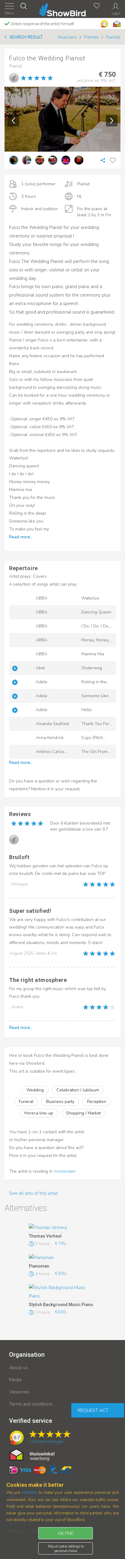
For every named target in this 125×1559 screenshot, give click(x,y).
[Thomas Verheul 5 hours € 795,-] (61, 1228)
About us (18, 1368)
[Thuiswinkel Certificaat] (32, 1454)
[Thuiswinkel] (116, 24)
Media (15, 1380)
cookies (29, 1492)
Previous (13, 120)
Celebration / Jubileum (77, 1090)
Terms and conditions (30, 1404)
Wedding (35, 1090)
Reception (96, 1101)
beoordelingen (46, 1441)
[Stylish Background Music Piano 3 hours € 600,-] (61, 1292)
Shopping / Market (83, 1113)
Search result (26, 37)
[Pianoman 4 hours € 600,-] (61, 1258)
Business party (60, 1101)
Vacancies (19, 1392)
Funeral (26, 1101)
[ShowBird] (62, 8)
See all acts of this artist (33, 1193)
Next (111, 120)
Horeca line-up (38, 1113)
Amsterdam (65, 1171)
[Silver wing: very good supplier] (14, 77)
